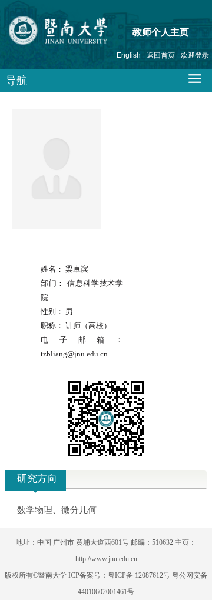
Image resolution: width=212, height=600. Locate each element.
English (129, 55)
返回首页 (161, 55)
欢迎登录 (195, 55)
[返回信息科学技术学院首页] (80, 33)
